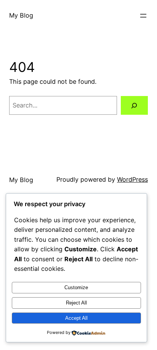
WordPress (132, 179)
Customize (76, 287)
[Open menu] (143, 15)
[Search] (134, 105)
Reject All (76, 303)
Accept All (76, 318)
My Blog (21, 15)
